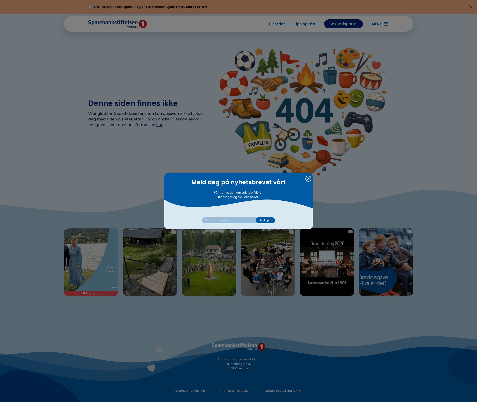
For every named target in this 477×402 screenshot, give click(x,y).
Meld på (265, 220)
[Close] (308, 178)
